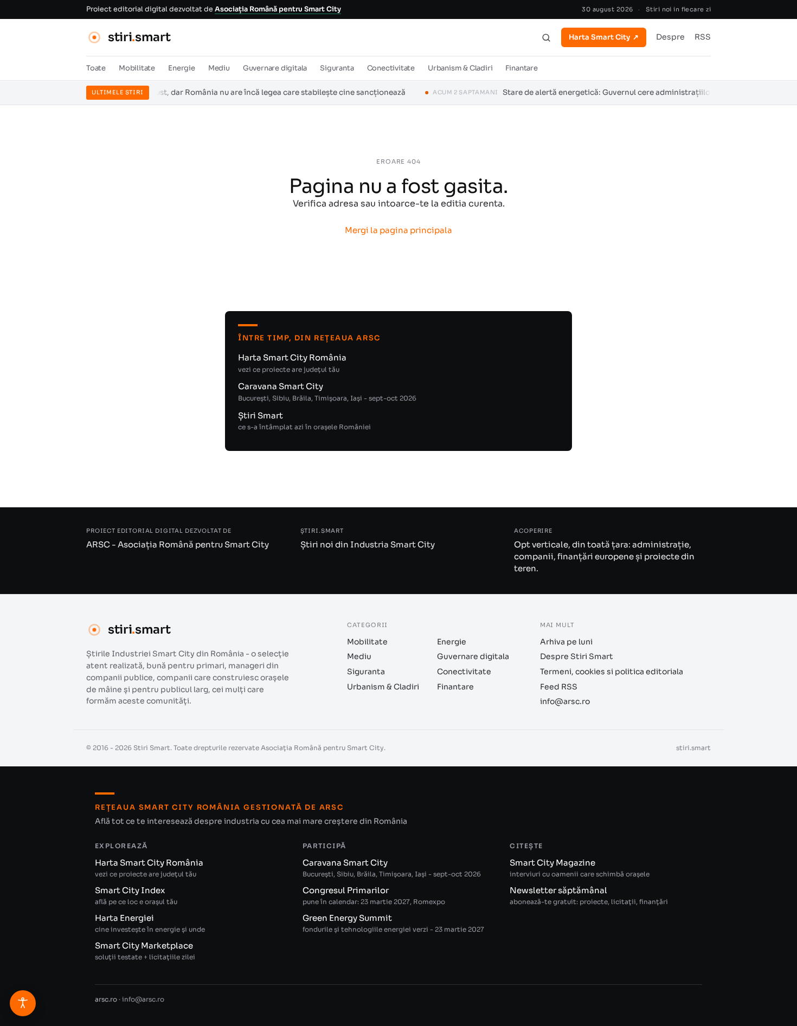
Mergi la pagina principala (398, 230)
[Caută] (546, 38)
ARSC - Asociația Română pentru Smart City (177, 544)
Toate (96, 68)
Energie (181, 68)
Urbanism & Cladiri (460, 68)
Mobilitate (137, 68)
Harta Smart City (604, 37)
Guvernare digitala (275, 68)
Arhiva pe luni (566, 642)
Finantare (521, 68)
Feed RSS (558, 687)
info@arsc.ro (565, 701)
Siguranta (336, 68)
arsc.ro (106, 999)
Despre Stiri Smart (576, 656)
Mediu (219, 68)
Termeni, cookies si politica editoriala (611, 671)
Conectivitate (391, 68)
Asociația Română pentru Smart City (278, 9)
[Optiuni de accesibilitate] (23, 1003)
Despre (670, 37)
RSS (703, 37)
